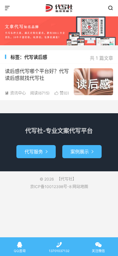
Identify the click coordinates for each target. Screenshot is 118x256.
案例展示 (81, 151)
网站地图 (80, 186)
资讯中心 (15, 93)
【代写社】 (59, 8)
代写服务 (36, 151)
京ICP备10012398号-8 (50, 186)
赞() (61, 93)
